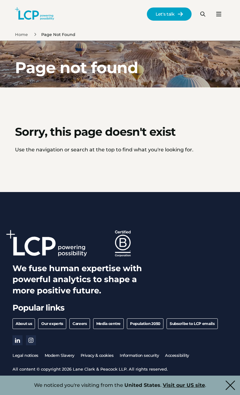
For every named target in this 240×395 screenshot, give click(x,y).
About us (24, 323)
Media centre (108, 323)
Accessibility (177, 355)
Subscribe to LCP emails (192, 323)
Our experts (52, 323)
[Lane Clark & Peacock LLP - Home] (34, 14)
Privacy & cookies (97, 355)
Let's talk (165, 14)
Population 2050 (145, 323)
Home (21, 34)
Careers (79, 323)
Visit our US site (184, 385)
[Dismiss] (230, 385)
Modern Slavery (59, 355)
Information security (139, 355)
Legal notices (25, 355)
